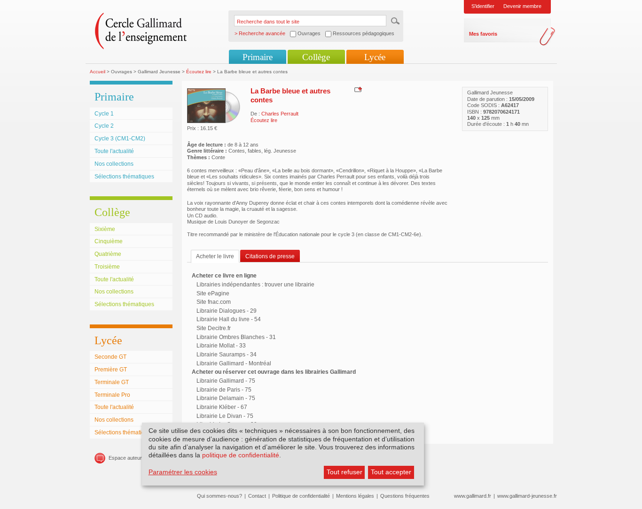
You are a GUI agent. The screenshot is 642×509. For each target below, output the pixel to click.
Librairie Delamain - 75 (225, 398)
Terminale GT (111, 382)
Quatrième (107, 254)
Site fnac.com (213, 302)
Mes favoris (483, 34)
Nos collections (113, 164)
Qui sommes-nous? (219, 496)
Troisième (107, 266)
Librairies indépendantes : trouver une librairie (255, 284)
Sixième (104, 229)
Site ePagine (212, 293)
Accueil (97, 71)
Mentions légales (355, 496)
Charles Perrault (279, 113)
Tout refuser (344, 472)
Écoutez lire (198, 71)
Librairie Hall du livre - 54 (228, 319)
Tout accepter (391, 472)
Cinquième (108, 241)
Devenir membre (522, 6)
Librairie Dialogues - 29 (226, 311)
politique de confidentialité (240, 455)
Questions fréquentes (405, 496)
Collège (316, 57)
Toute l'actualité (114, 151)
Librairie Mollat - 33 (221, 345)
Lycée (374, 57)
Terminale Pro (112, 395)
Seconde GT (110, 357)
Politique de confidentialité (301, 496)
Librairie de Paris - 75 (223, 389)
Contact (257, 496)
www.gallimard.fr (472, 496)
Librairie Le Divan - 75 (224, 416)
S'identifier (482, 6)
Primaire (258, 57)
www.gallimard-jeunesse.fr (527, 496)
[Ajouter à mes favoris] (357, 89)
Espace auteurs (127, 458)
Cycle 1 (104, 113)
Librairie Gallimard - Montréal (233, 363)
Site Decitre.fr (213, 328)
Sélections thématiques (124, 176)
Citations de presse (270, 256)
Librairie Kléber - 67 (221, 407)
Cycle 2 (104, 126)
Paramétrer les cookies (183, 472)
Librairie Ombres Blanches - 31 (236, 337)
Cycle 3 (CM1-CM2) (119, 138)
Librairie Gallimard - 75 (225, 381)
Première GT (110, 369)
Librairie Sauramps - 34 (226, 354)
